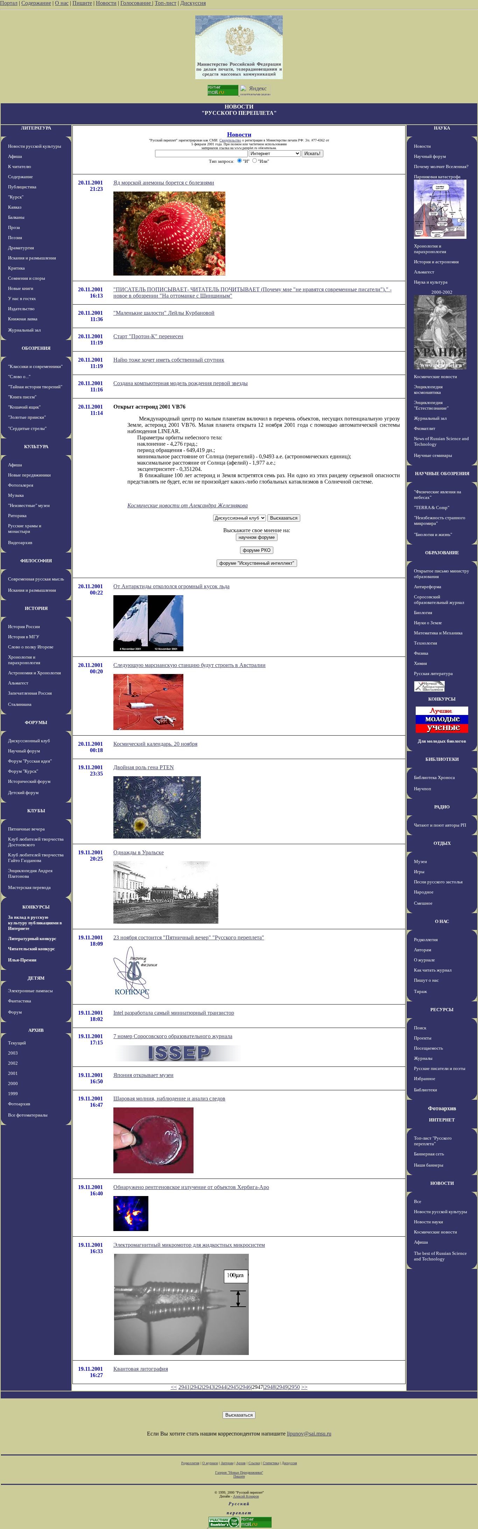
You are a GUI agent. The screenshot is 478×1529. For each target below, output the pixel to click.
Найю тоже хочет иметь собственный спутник (168, 360)
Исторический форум (29, 781)
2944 (220, 1387)
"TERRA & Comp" (431, 507)
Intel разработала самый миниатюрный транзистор (173, 1013)
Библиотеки (425, 1089)
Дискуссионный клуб (29, 740)
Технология (425, 643)
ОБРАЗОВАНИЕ (442, 552)
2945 (233, 1387)
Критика (16, 268)
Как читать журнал (432, 970)
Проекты (422, 1038)
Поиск (420, 1027)
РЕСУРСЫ (442, 1009)
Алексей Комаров (246, 1496)
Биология (423, 612)
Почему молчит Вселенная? (441, 166)
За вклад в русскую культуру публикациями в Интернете (35, 923)
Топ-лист (165, 3)
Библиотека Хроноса (434, 777)
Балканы (16, 217)
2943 (208, 1387)
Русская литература (433, 673)
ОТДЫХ (442, 843)
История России (24, 626)
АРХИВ (36, 1030)
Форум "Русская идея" (30, 761)
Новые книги (20, 288)
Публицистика (22, 186)
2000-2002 (441, 292)
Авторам (422, 949)
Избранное (424, 1078)
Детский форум (23, 792)
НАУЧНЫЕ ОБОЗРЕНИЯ (442, 473)
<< (174, 1387)
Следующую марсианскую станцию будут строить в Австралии (189, 665)
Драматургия (21, 247)
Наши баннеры (428, 1165)
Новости (106, 3)
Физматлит (424, 428)
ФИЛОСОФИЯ (36, 560)
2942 (196, 1387)
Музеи (420, 861)
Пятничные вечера (26, 829)
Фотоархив (19, 1103)
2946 (245, 1387)
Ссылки (254, 1463)
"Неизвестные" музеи (29, 505)
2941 (184, 1387)
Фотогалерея (20, 485)
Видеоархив (20, 542)
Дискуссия (193, 3)
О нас (62, 3)
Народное (424, 892)
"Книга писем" (22, 396)
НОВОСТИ (442, 1183)
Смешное (423, 903)
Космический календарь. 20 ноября (155, 744)
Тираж (420, 991)
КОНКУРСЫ (36, 907)
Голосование (136, 3)
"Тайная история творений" (35, 386)
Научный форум (24, 750)
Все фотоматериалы (28, 1115)
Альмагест (18, 683)
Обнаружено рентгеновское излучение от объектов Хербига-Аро (191, 1187)
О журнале (424, 959)
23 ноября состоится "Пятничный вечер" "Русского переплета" (188, 937)
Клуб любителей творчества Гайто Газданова (36, 857)
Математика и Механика (438, 632)
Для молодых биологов (442, 741)
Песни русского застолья (438, 881)
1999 (13, 1093)
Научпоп (422, 788)
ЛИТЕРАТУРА (36, 128)
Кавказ (14, 207)
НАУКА (442, 128)
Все (417, 1201)
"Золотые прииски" (27, 417)
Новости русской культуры (34, 146)
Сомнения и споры (26, 278)
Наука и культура (431, 282)
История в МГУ (23, 636)
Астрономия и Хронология (34, 672)
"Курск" (15, 197)
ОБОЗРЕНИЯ (36, 348)
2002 (13, 1063)
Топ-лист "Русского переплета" (433, 1140)
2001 (13, 1073)
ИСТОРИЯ (36, 608)
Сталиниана (19, 704)
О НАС (442, 921)
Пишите (82, 3)
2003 (13, 1053)
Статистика (271, 1463)
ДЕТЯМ (36, 978)
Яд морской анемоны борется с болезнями (163, 183)
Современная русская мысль (36, 579)
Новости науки (428, 1221)
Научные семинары (433, 455)
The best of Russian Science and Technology (440, 1256)
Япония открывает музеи (143, 1075)
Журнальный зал (24, 330)
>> (304, 1387)
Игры (419, 871)
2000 (13, 1083)
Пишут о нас (426, 980)
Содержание (36, 3)
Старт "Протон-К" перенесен (148, 336)
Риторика (17, 515)
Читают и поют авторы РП (440, 825)
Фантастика (19, 1000)
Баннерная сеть (429, 1153)
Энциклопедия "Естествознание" (431, 405)
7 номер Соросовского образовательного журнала (172, 1036)
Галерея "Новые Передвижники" (239, 1472)
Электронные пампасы (30, 990)
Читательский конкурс (31, 948)
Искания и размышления (32, 257)
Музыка (16, 495)
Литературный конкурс (32, 938)
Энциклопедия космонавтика (428, 389)
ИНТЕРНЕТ (442, 1120)
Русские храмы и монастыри (24, 528)
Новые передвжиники (29, 475)
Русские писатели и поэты (439, 1068)
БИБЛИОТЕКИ (442, 759)
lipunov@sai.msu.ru (309, 1434)
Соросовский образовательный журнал (439, 599)
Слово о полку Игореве (31, 646)
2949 (282, 1387)
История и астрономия (436, 261)
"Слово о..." (19, 376)
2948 (269, 1387)
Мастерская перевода (29, 887)
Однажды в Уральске (138, 852)
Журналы (423, 1058)
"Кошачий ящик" (24, 407)
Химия (420, 663)
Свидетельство (230, 140)
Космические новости (435, 376)
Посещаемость (428, 1048)
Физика (421, 653)
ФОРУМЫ (36, 722)
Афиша (15, 156)
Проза (14, 227)
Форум (15, 1012)
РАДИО (442, 806)
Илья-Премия (22, 959)
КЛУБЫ (36, 810)
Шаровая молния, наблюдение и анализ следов (169, 1098)
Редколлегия (426, 939)
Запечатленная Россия (30, 693)
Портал (8, 3)
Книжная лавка (22, 318)
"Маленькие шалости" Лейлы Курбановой (164, 313)
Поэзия (15, 237)
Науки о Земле (428, 622)
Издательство (21, 308)
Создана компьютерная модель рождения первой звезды (180, 383)
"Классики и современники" (35, 366)
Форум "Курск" (23, 771)
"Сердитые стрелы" (27, 428)
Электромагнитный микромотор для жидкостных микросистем (189, 1245)
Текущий (17, 1042)
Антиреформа (427, 586)
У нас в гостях (22, 298)
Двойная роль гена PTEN (143, 767)
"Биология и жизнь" (433, 534)
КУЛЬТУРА (36, 446)
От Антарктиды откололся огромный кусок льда (171, 586)
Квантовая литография (140, 1369)
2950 (294, 1387)
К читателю (19, 166)
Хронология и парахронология (24, 659)
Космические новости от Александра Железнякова (187, 505)
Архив (241, 1463)
